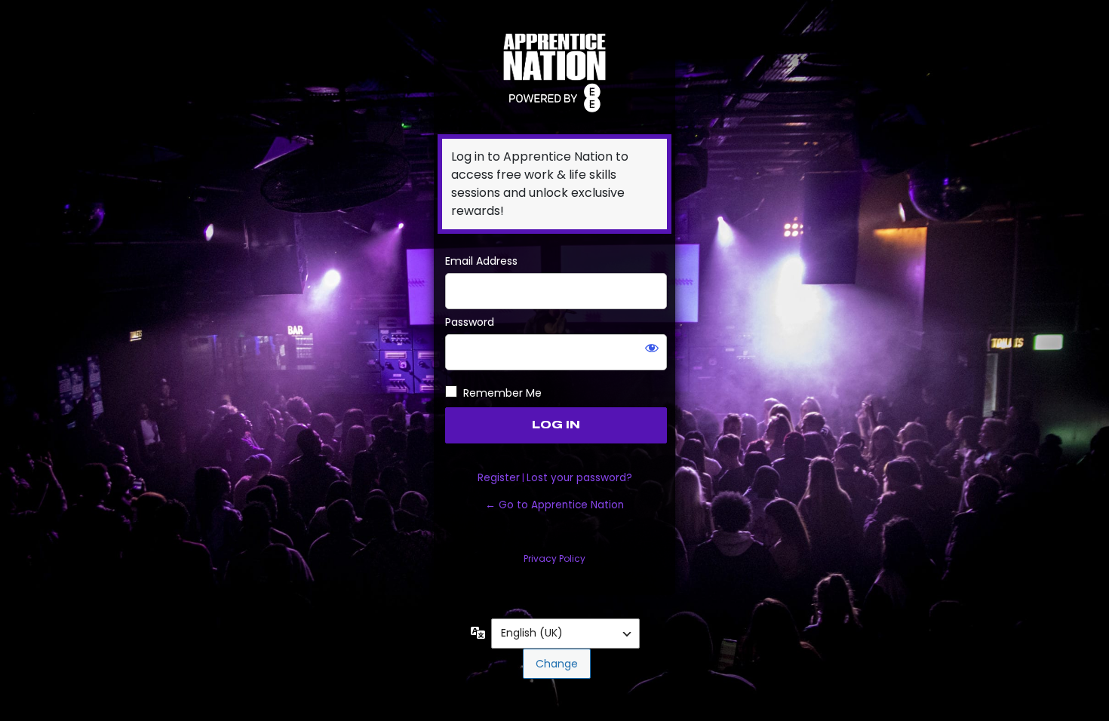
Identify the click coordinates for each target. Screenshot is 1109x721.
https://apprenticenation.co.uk (554, 71)
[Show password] (652, 348)
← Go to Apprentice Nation (554, 505)
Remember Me (502, 392)
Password (469, 322)
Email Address (481, 260)
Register (499, 478)
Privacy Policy (554, 558)
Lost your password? (579, 478)
